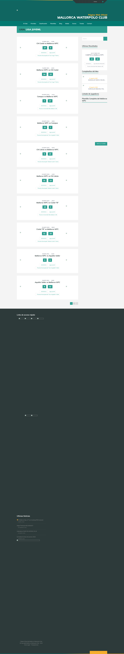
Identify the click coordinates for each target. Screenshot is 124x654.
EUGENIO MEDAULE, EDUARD (97, 111)
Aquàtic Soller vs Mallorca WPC (47, 282)
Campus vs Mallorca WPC (47, 96)
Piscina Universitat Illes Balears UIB (48, 108)
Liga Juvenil (52, 52)
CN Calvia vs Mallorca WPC (47, 150)
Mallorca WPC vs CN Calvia (47, 176)
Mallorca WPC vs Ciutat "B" (47, 203)
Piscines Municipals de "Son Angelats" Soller (48, 135)
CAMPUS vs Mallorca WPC (95, 55)
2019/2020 (88, 63)
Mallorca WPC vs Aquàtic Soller (47, 256)
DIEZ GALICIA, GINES (94, 138)
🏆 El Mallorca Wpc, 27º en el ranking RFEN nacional (30, 520)
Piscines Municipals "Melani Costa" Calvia (48, 161)
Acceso (95, 1)
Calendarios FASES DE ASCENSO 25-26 (27, 531)
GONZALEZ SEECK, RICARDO (97, 80)
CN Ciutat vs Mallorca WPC (47, 43)
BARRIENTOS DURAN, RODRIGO (97, 120)
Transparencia (34, 645)
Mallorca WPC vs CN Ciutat (47, 70)
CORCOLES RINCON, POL (96, 89)
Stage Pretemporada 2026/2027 (25, 525)
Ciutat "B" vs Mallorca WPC (47, 229)
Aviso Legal (27, 645)
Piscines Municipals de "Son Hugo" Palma (48, 55)
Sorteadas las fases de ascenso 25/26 (26, 536)
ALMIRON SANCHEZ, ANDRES (97, 129)
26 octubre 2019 (95, 53)
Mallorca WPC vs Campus (47, 123)
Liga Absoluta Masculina (99, 63)
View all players (101, 143)
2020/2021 (44, 52)
